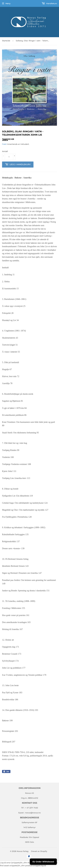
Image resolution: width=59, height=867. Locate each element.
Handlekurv (51, 3)
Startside (6, 41)
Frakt (4, 144)
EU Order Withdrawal (43, 861)
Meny (7, 3)
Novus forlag (22, 851)
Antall (5, 151)
